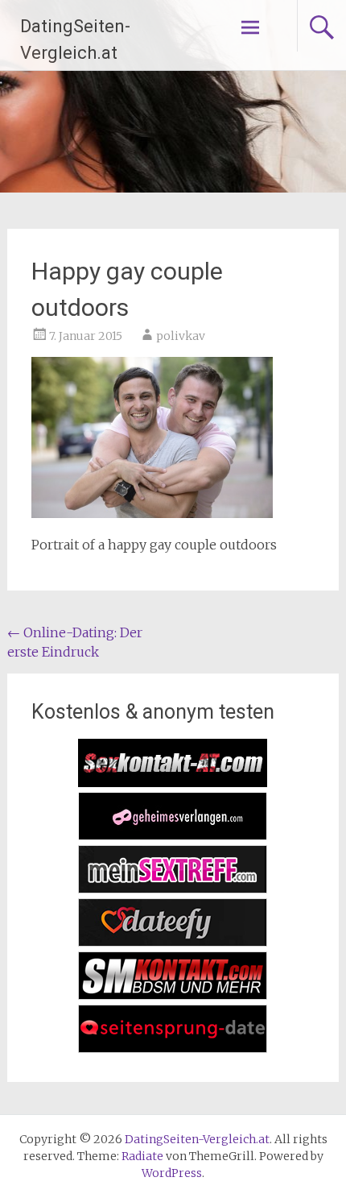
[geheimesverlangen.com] (172, 835)
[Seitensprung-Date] (172, 1048)
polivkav (180, 336)
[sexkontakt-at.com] (172, 782)
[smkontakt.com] (172, 995)
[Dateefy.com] (172, 942)
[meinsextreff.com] (172, 889)
